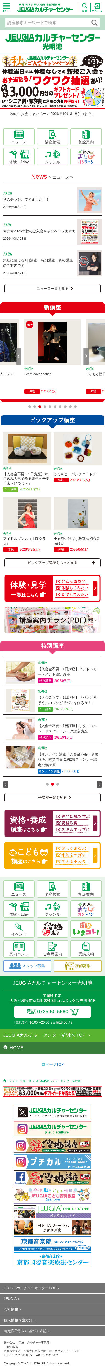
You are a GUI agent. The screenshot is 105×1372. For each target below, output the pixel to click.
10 (75, 406)
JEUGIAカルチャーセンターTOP (30, 1288)
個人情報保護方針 (18, 1320)
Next (86, 356)
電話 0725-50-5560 (47, 1011)
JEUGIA (10, 1299)
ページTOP (55, 1064)
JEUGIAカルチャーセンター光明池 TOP (44, 1035)
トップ (10, 1080)
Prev (19, 356)
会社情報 (11, 1309)
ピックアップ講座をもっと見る (52, 563)
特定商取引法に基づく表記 (25, 1331)
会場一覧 (25, 1080)
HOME (16, 1047)
